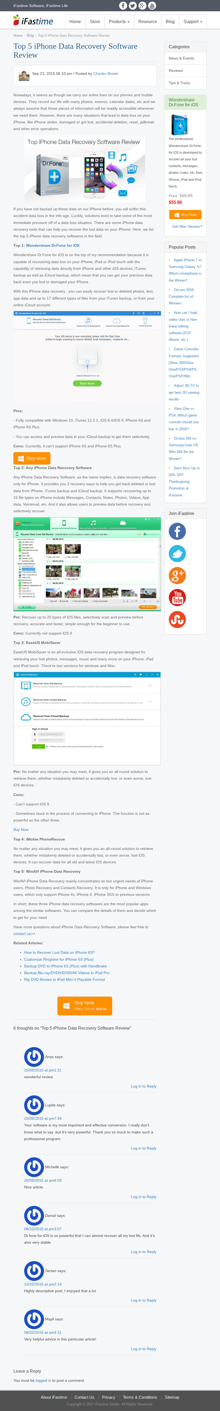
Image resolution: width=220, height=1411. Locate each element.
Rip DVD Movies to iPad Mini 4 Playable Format (64, 979)
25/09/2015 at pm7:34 (43, 1118)
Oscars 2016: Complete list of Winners (182, 296)
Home (75, 21)
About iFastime (54, 1397)
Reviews (176, 70)
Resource (147, 21)
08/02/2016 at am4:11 (42, 1332)
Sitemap (172, 1397)
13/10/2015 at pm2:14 (43, 1284)
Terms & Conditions (140, 1397)
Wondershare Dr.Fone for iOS (52, 245)
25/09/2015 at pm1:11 (42, 1070)
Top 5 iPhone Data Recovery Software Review (74, 36)
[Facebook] (123, 5)
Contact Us (84, 1397)
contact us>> (24, 933)
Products (118, 21)
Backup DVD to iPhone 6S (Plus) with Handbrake (65, 966)
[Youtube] (152, 5)
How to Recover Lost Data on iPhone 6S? (59, 952)
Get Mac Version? (187, 226)
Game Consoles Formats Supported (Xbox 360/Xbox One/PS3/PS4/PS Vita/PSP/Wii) (184, 362)
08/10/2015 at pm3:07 (43, 1229)
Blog (170, 21)
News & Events (181, 58)
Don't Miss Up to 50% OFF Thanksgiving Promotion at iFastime (184, 481)
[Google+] (142, 5)
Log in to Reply (143, 1086)
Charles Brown (105, 73)
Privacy (108, 1397)
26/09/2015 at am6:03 (43, 1180)
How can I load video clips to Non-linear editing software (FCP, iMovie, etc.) (183, 326)
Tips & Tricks (179, 83)
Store (95, 21)
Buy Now (35, 458)
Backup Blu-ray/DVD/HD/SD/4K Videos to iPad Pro (66, 973)
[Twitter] (133, 5)
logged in (43, 1380)
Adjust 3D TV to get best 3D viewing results (184, 392)
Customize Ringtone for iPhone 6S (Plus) (59, 959)
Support (192, 21)
